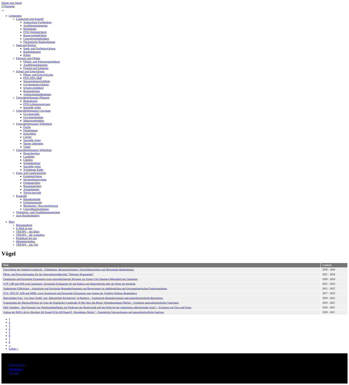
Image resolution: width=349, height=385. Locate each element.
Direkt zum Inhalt (11, 3)
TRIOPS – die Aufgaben (30, 234)
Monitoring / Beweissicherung (40, 205)
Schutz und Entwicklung (30, 71)
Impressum (16, 369)
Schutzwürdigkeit (33, 87)
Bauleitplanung (32, 51)
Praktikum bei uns (26, 238)
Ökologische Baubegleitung (39, 42)
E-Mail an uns (24, 228)
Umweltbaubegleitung (36, 209)
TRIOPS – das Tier (27, 244)
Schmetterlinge (31, 163)
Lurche (27, 137)
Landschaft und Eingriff (29, 19)
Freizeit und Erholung (35, 68)
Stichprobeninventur (35, 179)
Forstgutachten (31, 182)
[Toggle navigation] (2, 10)
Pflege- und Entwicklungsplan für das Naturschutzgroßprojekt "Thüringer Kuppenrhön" (48, 274)
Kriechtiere (29, 133)
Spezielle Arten (32, 107)
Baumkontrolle (31, 199)
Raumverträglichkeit (35, 35)
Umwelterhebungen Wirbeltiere (34, 123)
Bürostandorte (24, 225)
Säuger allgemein (33, 143)
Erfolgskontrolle (32, 202)
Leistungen (15, 15)
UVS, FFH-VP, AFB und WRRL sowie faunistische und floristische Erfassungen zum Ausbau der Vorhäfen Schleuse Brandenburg (70, 293)
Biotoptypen (30, 100)
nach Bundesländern (27, 215)
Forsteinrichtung (32, 176)
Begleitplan (29, 28)
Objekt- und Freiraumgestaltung (41, 61)
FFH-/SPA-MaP (32, 78)
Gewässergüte (31, 114)
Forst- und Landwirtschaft (31, 173)
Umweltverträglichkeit (36, 38)
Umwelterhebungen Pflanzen (32, 97)
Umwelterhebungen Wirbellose (34, 150)
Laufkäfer (29, 156)
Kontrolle (21, 196)
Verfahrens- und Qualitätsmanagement (38, 212)
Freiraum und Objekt (28, 58)
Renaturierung (31, 91)
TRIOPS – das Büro (27, 231)
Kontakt (14, 373)
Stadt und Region (26, 45)
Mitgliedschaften (25, 241)
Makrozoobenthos (33, 120)
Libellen (28, 159)
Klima (26, 55)
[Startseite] (8, 6)
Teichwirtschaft (32, 192)
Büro (12, 221)
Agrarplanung (31, 189)
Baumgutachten (32, 186)
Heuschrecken (31, 153)
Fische (27, 127)
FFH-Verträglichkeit (34, 32)
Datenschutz (17, 365)
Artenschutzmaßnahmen (37, 94)
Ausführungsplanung (35, 25)
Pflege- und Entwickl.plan (38, 74)
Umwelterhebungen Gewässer (33, 110)
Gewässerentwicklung (36, 84)
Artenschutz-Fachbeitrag (37, 22)
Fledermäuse (30, 130)
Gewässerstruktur (33, 117)
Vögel (26, 146)
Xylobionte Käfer (33, 169)
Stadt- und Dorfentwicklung (39, 48)
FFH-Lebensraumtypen (36, 104)
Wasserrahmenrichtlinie (36, 81)
